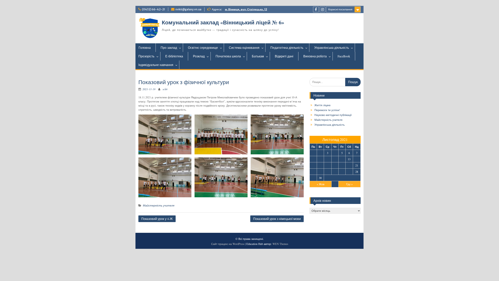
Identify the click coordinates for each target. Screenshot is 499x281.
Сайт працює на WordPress (227, 244)
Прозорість (146, 56)
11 (335, 159)
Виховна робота (315, 56)
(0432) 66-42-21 (153, 9)
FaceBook (344, 56)
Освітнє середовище (203, 47)
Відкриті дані (284, 56)
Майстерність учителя (158, 205)
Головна (145, 47)
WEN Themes (280, 244)
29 (313, 178)
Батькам (258, 56)
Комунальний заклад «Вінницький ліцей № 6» (223, 22)
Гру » (349, 184)
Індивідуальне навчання (155, 65)
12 (342, 159)
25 (335, 171)
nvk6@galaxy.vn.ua (188, 9)
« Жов (320, 184)
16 (320, 165)
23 (320, 171)
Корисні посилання (340, 9)
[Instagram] (322, 9)
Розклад (199, 56)
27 (349, 171)
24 (327, 171)
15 (313, 165)
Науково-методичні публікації (333, 115)
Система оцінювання (244, 47)
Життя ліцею (322, 105)
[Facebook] (316, 9)
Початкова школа (228, 56)
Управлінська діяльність (331, 47)
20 (349, 165)
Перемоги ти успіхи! (327, 110)
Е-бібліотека (174, 56)
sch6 (165, 89)
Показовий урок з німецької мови (277, 219)
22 (313, 171)
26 (342, 171)
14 (356, 159)
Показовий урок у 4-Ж (157, 219)
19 (342, 165)
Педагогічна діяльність (286, 47)
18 (335, 165)
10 (327, 159)
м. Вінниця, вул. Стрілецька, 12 (246, 9)
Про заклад (169, 47)
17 (327, 165)
